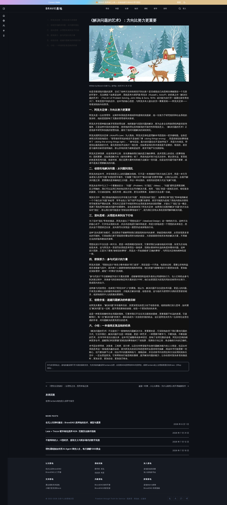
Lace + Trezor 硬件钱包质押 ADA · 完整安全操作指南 (71, 431)
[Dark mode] (184, 2)
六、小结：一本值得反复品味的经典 (62, 45)
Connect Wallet (54, 2)
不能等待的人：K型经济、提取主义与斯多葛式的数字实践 (73, 440)
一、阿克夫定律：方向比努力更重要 (62, 20)
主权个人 (107, 86)
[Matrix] (181, 498)
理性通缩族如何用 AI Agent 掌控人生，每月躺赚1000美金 (73, 449)
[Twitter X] (170, 498)
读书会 (114, 86)
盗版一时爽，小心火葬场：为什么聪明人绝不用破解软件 (162, 386)
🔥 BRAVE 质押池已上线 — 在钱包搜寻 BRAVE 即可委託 (118, 2)
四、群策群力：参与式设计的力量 (61, 35)
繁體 (179, 2)
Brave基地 (54, 8)
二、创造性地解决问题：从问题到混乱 (63, 25)
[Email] (187, 498)
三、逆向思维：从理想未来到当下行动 (63, 30)
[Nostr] (175, 498)
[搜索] (180, 8)
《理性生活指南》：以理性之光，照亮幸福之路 (68, 386)
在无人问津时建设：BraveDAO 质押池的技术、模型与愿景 (73, 422)
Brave (100, 86)
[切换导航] (4, 8)
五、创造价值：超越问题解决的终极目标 (64, 40)
